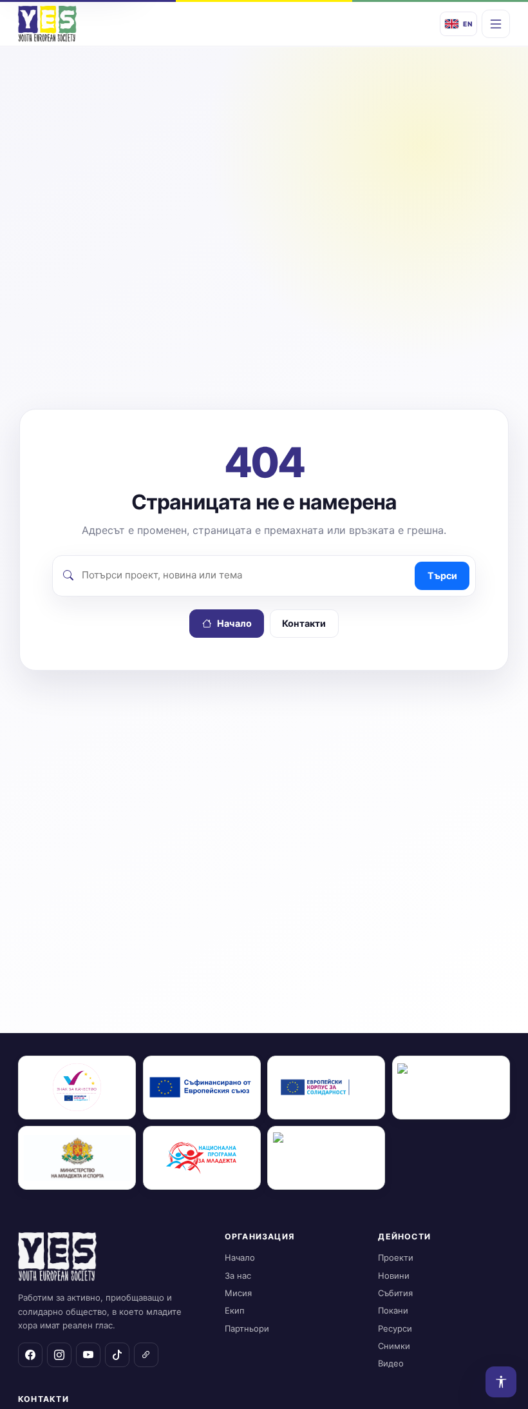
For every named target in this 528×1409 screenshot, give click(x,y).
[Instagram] (59, 1355)
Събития (395, 1293)
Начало (234, 623)
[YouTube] (88, 1355)
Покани (393, 1310)
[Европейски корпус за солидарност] (326, 1087)
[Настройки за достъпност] (501, 1381)
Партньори (247, 1328)
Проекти (395, 1257)
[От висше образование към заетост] (326, 1158)
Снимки (394, 1346)
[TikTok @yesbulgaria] (117, 1355)
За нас (238, 1275)
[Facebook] (30, 1355)
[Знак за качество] (77, 1087)
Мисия (238, 1293)
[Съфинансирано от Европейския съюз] (202, 1087)
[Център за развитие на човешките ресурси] (451, 1087)
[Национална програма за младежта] (202, 1158)
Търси (442, 575)
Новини (394, 1275)
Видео (391, 1363)
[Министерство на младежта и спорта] (77, 1158)
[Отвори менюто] (496, 24)
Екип (235, 1310)
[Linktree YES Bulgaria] (146, 1355)
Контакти (304, 623)
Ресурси (395, 1328)
